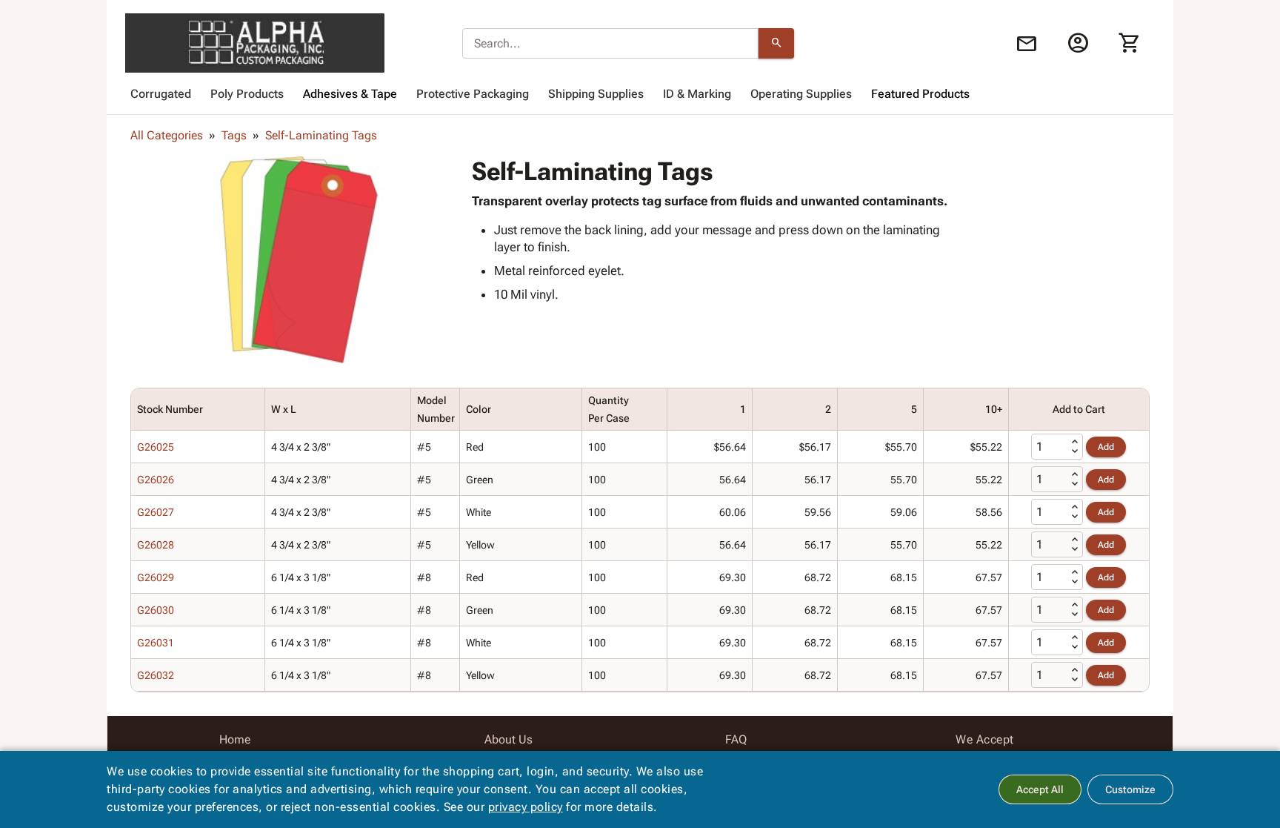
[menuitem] (161, 94)
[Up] (1075, 442)
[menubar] (640, 94)
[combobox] (610, 44)
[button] (298, 260)
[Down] (1075, 451)
